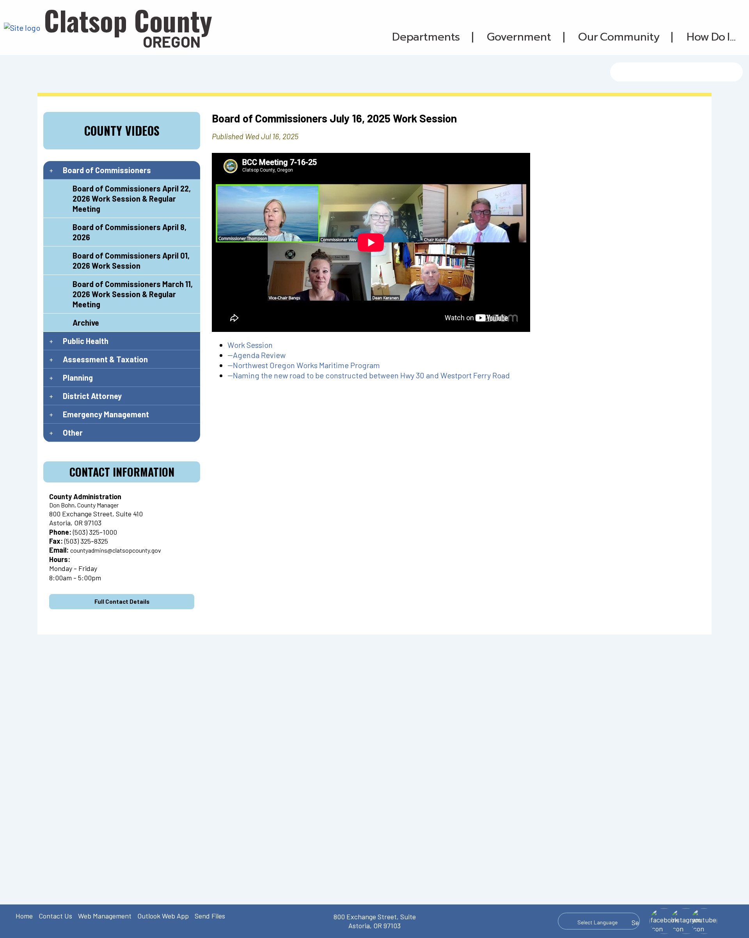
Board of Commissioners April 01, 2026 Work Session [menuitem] (131, 260)
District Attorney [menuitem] (92, 396)
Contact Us (55, 915)
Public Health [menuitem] (85, 341)
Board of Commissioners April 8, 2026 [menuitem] (129, 232)
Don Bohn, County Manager (84, 505)
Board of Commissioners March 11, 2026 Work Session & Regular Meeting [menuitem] (133, 294)
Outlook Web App (163, 915)
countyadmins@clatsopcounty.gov (115, 550)
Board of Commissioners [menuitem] (107, 170)
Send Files (210, 915)
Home (24, 915)
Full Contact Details (121, 601)
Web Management (104, 915)
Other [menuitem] (73, 432)
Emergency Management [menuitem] (106, 414)
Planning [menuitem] (78, 377)
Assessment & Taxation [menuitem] (105, 359)
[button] (426, 37)
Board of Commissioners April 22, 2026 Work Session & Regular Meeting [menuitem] (132, 198)
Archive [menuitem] (86, 322)
